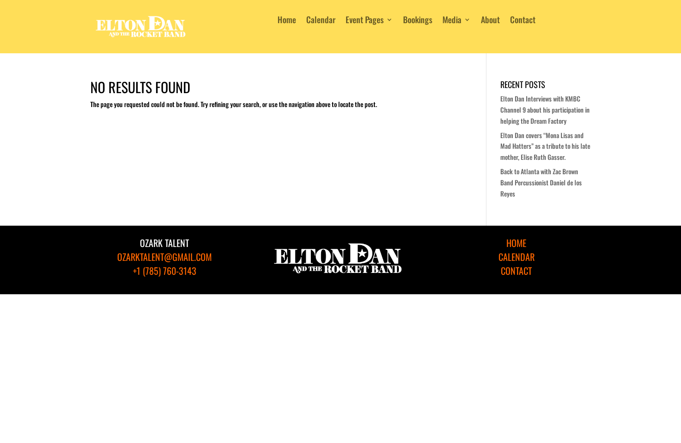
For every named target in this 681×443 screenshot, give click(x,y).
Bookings (417, 20)
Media (451, 20)
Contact (523, 20)
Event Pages (365, 20)
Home (286, 20)
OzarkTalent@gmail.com (164, 257)
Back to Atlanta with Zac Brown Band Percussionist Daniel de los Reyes (541, 182)
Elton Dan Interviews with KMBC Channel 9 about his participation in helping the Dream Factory (545, 110)
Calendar (320, 20)
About (490, 20)
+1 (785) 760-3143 (164, 271)
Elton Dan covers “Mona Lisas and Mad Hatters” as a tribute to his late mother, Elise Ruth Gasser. (545, 146)
